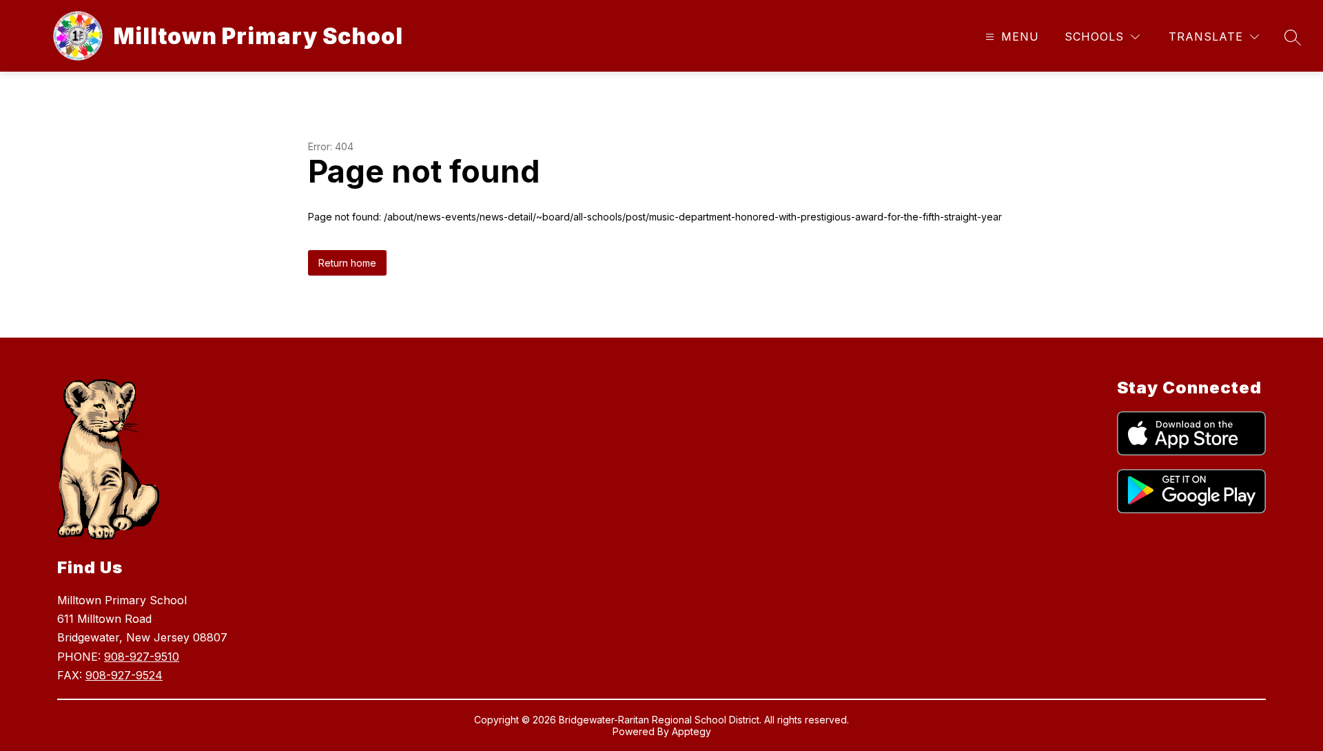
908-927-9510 (141, 656)
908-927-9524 (124, 675)
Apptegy (691, 731)
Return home (347, 263)
